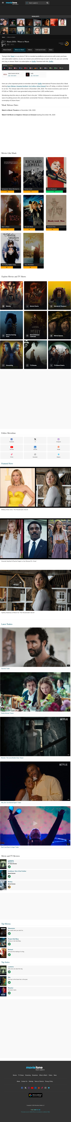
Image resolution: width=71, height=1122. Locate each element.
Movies (15, 1075)
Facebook (11, 441)
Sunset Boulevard (52, 189)
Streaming (28, 1075)
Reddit (58, 449)
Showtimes (35, 1075)
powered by (5, 65)
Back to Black (5, 227)
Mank (3, 37)
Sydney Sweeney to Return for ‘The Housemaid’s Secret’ (18, 612)
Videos (50, 1075)
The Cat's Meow (28, 227)
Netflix (34, 61)
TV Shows (21, 1075)
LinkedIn (35, 449)
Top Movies (6, 923)
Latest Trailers (6, 624)
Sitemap (31, 1081)
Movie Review (11, 873)
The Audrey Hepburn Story (9, 264)
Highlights (35, 16)
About (18, 1081)
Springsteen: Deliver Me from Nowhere (11, 189)
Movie (12, 44)
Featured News (7, 463)
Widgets (58, 457)
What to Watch (43, 1075)
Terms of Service (39, 1081)
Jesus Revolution (29, 264)
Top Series (5, 962)
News (55, 1075)
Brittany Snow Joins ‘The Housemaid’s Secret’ (14, 509)
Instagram (58, 441)
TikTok (11, 457)
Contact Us (24, 1081)
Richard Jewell (28, 189)
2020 (8, 44)
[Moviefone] (13, 3)
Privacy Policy (49, 1081)
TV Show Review (12, 863)
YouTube (12, 449)
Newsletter (35, 457)
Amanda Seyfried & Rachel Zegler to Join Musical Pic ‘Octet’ (19, 561)
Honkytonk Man (51, 227)
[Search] (47, 3)
